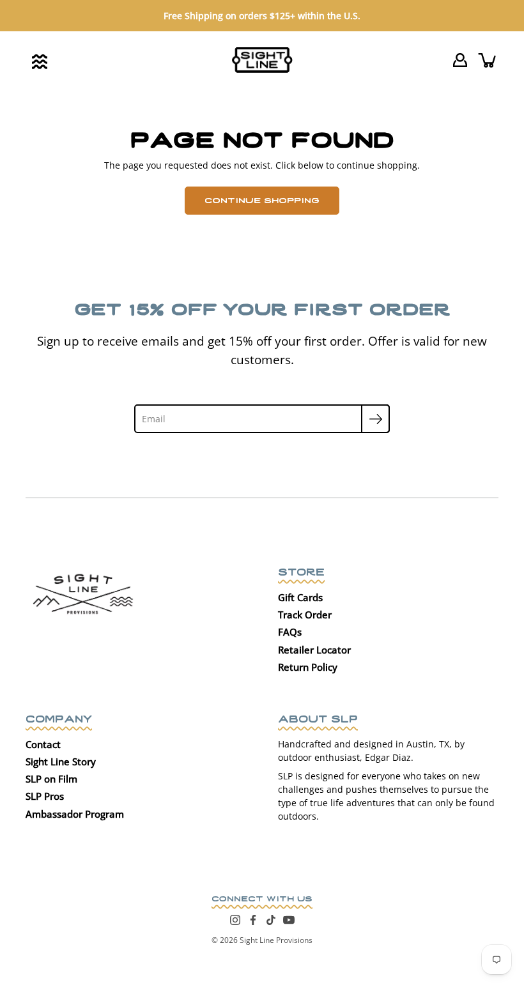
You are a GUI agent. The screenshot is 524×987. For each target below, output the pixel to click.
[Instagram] (235, 920)
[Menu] (40, 61)
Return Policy (307, 667)
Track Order (305, 614)
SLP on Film (51, 778)
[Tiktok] (271, 920)
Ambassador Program (75, 813)
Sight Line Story (61, 761)
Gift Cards (300, 597)
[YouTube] (289, 920)
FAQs (290, 631)
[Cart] (488, 60)
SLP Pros (45, 796)
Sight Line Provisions (276, 940)
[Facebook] (253, 920)
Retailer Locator (314, 649)
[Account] (460, 60)
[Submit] (375, 418)
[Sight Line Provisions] (262, 60)
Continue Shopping (262, 199)
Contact (43, 744)
